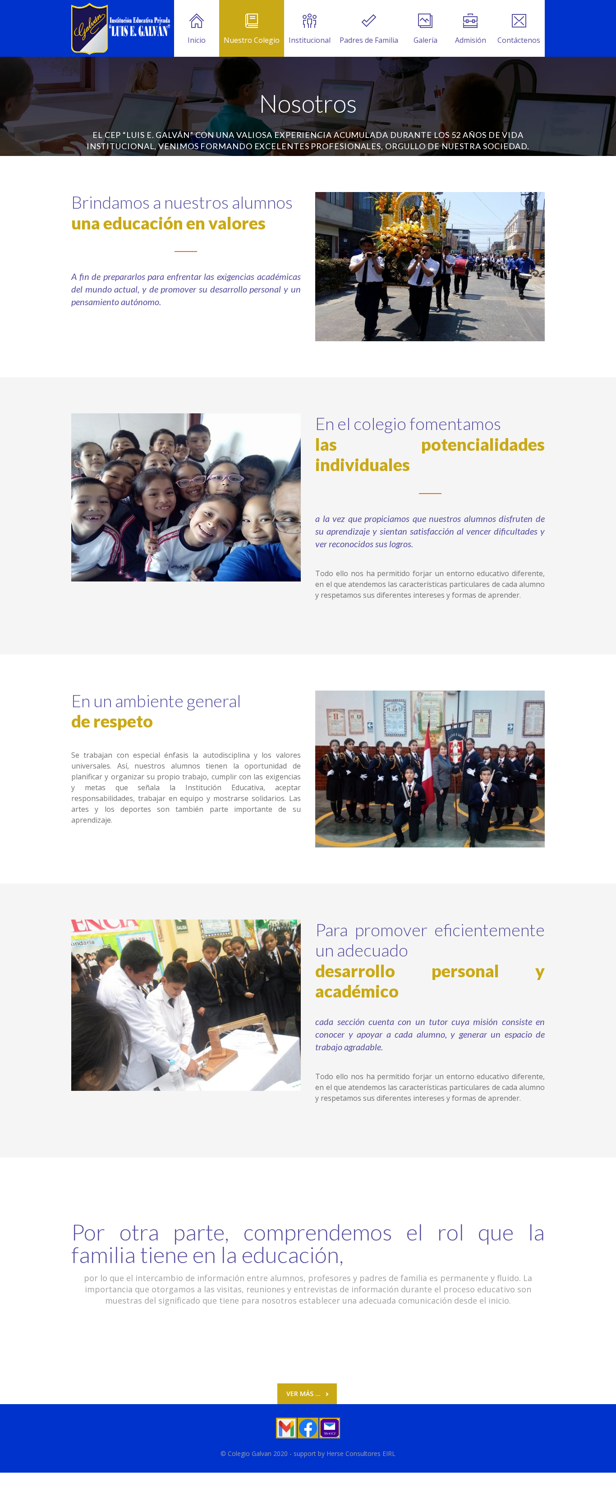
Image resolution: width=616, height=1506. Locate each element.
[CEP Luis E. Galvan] (121, 28)
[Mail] (329, 1428)
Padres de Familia (369, 40)
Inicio (197, 40)
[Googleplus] (286, 1428)
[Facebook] (308, 1428)
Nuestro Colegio (252, 40)
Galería (425, 40)
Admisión (470, 40)
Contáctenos (518, 40)
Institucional (310, 40)
